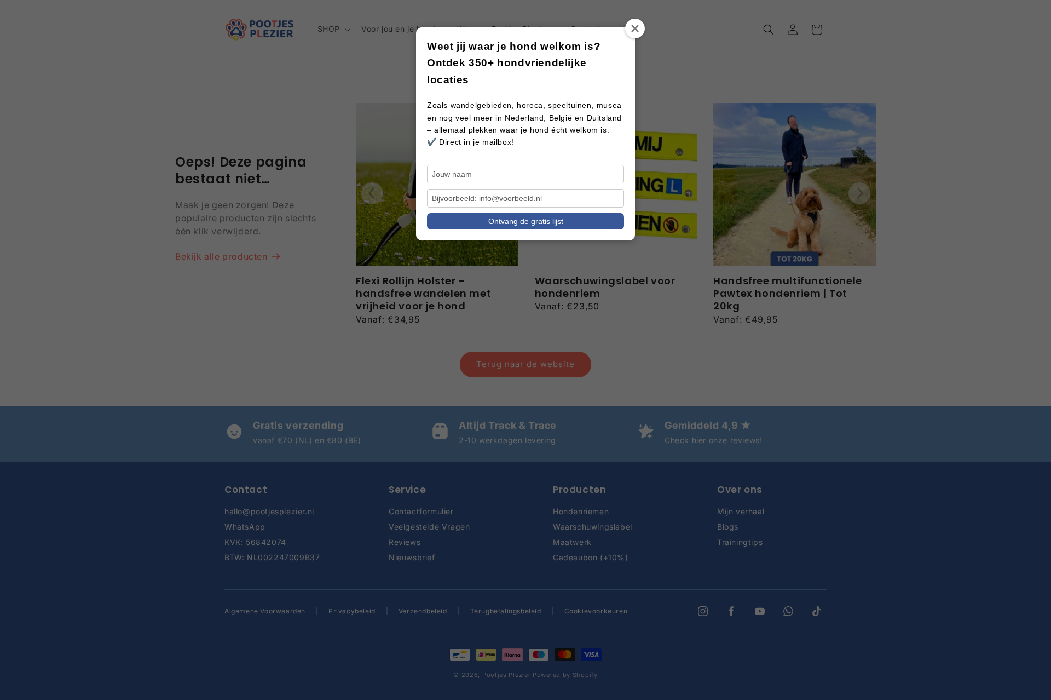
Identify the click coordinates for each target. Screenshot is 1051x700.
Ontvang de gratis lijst (525, 221)
